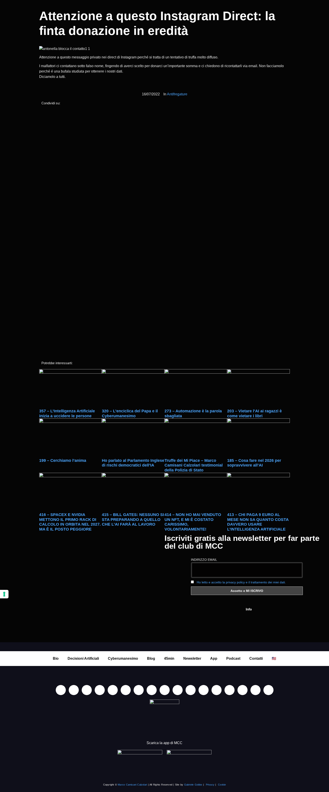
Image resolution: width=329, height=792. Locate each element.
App (213, 658)
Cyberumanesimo (123, 658)
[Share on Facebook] (164, 112)
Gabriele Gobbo (193, 784)
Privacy (210, 784)
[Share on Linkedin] (164, 123)
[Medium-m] (268, 690)
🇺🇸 (274, 658)
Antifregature (177, 94)
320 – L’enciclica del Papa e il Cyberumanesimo (130, 413)
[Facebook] (87, 690)
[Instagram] (100, 690)
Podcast (233, 658)
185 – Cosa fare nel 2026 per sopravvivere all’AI (254, 463)
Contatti (256, 658)
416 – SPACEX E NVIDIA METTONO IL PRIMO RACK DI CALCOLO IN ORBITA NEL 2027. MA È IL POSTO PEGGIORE (70, 521)
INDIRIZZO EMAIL (204, 559)
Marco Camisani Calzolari (132, 784)
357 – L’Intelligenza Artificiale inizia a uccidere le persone (67, 413)
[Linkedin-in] (61, 690)
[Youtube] (74, 690)
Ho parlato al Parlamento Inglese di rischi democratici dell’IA (133, 463)
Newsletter (192, 658)
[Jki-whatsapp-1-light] (165, 690)
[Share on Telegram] (164, 134)
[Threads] (255, 690)
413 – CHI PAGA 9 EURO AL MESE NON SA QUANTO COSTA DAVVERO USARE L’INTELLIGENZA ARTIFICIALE (257, 521)
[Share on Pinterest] (164, 139)
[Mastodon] (229, 690)
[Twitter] (242, 690)
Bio (56, 658)
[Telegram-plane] (152, 690)
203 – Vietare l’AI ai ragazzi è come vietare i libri (254, 413)
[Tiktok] (113, 690)
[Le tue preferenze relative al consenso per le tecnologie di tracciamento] (4, 594)
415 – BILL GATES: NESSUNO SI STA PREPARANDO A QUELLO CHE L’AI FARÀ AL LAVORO (133, 519)
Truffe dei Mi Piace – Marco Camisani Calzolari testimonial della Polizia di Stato (193, 465)
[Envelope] (191, 690)
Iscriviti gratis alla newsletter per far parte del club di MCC (241, 542)
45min (169, 658)
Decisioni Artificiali (83, 658)
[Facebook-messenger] (178, 690)
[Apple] (126, 690)
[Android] (139, 690)
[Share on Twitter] (164, 128)
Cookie (222, 784)
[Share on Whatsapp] (164, 117)
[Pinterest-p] (217, 690)
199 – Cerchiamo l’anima (62, 460)
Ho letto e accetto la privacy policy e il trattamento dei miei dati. (241, 582)
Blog (151, 658)
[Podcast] (204, 690)
